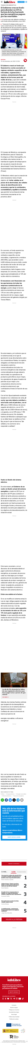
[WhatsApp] (3, 998)
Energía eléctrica (10, 794)
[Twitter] (11, 998)
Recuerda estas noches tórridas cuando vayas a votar (10, 901)
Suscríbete (21, 1)
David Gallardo (4, 888)
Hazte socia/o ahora (14, 837)
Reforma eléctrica (6, 795)
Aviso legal (14, 1014)
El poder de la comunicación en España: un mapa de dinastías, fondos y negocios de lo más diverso (11, 893)
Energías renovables (21, 794)
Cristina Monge (5, 904)
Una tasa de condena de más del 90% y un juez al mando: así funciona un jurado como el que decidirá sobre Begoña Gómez (11, 877)
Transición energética (18, 795)
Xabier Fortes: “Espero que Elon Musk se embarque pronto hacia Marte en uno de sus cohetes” (10, 885)
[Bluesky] (8, 998)
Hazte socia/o (14, 992)
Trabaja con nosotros (14, 1009)
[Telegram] (14, 998)
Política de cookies (14, 1019)
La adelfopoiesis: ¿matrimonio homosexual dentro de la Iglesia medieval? (10, 910)
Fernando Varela (5, 896)
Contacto (14, 1005)
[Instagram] (17, 998)
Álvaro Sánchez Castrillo (7, 879)
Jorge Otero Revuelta (6, 913)
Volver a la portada (14, 919)
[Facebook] (5, 999)
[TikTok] (23, 999)
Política (2, 794)
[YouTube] (20, 999)
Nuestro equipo (14, 1007)
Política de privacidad (14, 1016)
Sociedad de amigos (14, 1012)
